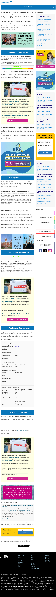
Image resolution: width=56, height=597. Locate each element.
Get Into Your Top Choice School (17, 121)
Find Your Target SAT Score (44, 97)
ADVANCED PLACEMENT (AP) (45, 227)
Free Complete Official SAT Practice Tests (44, 101)
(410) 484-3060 (18, 404)
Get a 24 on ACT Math (43, 198)
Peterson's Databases (22, 430)
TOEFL (33, 566)
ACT (17, 7)
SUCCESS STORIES (21, 559)
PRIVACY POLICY (48, 561)
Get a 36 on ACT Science (44, 187)
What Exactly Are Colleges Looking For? (44, 34)
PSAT (32, 559)
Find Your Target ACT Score (44, 166)
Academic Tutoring (50, 7)
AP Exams (39, 7)
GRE (32, 563)
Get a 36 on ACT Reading (44, 184)
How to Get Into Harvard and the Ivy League (44, 20)
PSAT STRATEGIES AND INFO (45, 231)
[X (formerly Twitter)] (45, 251)
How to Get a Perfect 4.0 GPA (44, 25)
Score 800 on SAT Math (43, 111)
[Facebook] (40, 251)
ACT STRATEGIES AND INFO (45, 217)
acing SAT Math (13, 510)
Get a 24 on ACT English (44, 195)
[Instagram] (50, 251)
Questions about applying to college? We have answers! (17, 489)
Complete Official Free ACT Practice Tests (44, 170)
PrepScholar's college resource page (19, 492)
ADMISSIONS (35, 568)
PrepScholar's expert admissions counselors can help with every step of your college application (17, 246)
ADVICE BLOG (20, 563)
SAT (6, 7)
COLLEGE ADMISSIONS (45, 222)
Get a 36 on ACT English (44, 179)
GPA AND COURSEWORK (45, 236)
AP (32, 561)
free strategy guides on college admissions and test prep (17, 506)
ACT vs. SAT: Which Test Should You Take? (43, 39)
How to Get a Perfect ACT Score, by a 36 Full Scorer (45, 175)
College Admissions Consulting (28, 7)
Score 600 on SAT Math (43, 124)
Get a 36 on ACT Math (43, 182)
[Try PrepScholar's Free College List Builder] (18, 156)
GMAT (32, 565)
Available (17, 346)
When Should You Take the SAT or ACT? (44, 44)
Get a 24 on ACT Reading (44, 201)
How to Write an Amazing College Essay (44, 30)
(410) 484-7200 (18, 403)
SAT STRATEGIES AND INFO (45, 213)
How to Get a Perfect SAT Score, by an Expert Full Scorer (44, 107)
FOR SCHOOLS (21, 566)
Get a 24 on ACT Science (44, 204)
